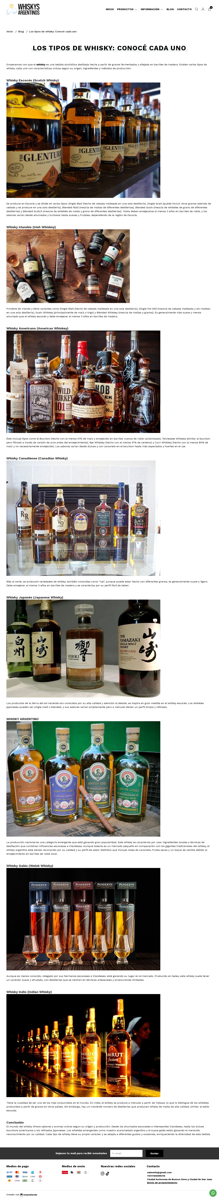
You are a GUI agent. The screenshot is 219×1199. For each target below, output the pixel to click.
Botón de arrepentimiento (162, 1182)
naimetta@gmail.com (159, 1172)
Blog (170, 9)
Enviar (155, 1153)
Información (150, 9)
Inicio (110, 9)
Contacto (184, 9)
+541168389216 (156, 1175)
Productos (125, 9)
